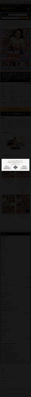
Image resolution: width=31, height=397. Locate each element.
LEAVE (22, 166)
